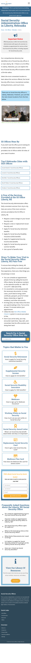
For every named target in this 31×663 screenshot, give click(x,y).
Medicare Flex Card (15, 459)
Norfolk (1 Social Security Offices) (11, 178)
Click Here (15, 581)
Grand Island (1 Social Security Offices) (12, 168)
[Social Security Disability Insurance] (15, 382)
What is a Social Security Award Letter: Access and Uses (15, 108)
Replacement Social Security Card (15, 444)
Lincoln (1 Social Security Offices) (11, 173)
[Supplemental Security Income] (15, 367)
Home (2, 30)
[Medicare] (15, 396)
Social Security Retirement (15, 357)
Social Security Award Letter (15, 429)
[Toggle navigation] (29, 3)
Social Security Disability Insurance (15, 386)
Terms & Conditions (5, 634)
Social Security (4, 615)
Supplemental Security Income (15, 372)
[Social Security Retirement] (15, 353)
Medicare (15, 399)
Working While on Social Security (15, 414)
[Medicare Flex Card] (15, 456)
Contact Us (3, 630)
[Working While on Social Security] (15, 410)
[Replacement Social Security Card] (15, 440)
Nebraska (14, 30)
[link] (3, 107)
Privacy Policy (4, 632)
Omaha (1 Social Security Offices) (11, 188)
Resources (3, 617)
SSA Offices (8, 30)
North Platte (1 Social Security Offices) (12, 183)
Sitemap (3, 636)
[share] (26, 107)
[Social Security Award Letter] (15, 426)
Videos (2, 620)
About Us (3, 628)
